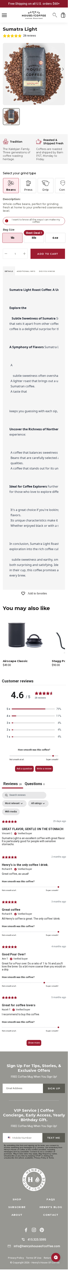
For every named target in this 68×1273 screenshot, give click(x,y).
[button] (55, 15)
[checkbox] (11, 811)
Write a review (44, 768)
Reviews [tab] (12, 783)
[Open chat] (55, 1257)
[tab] (9, 271)
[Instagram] (34, 1230)
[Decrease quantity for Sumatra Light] (6, 254)
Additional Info (26, 271)
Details (9, 271)
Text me (53, 1137)
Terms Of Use (33, 1257)
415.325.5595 (37, 1239)
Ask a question (24, 768)
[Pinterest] (42, 1230)
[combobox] (9, 1137)
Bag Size (9, 229)
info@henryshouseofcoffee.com (37, 1246)
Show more (34, 1042)
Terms (51, 1158)
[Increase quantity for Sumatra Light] (24, 254)
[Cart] (63, 15)
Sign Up (54, 1088)
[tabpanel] (34, 921)
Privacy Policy (40, 1158)
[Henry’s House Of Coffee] (34, 15)
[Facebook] (26, 1230)
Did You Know (47, 271)
